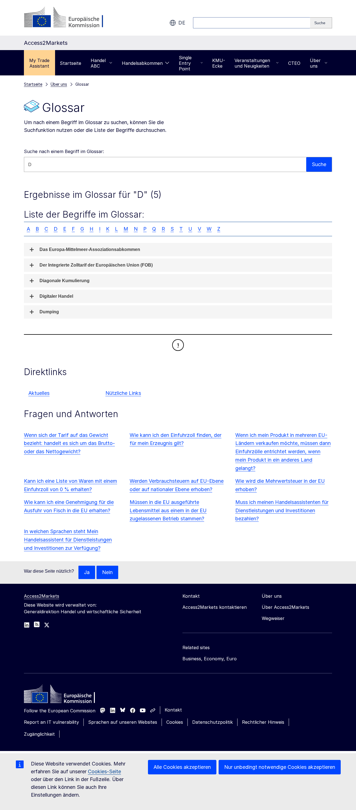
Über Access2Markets (285, 607)
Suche (319, 164)
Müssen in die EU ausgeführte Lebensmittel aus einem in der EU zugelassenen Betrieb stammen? (168, 510)
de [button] (181, 23)
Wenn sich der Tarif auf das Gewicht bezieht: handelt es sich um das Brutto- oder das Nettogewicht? (69, 443)
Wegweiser (273, 618)
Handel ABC (98, 63)
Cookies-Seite (104, 771)
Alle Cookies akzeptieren (182, 767)
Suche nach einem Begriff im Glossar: (64, 151)
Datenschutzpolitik (212, 722)
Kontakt (173, 710)
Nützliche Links (123, 393)
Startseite (70, 63)
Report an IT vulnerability (51, 722)
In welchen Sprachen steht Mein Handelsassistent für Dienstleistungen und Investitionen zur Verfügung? (68, 539)
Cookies (174, 722)
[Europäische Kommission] (69, 18)
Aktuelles (39, 393)
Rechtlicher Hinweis (263, 722)
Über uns (315, 63)
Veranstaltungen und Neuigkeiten (252, 63)
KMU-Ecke (218, 63)
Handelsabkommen (142, 63)
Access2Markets (41, 596)
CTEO (294, 63)
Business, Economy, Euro (209, 658)
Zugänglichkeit (39, 734)
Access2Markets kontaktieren (214, 607)
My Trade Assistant (39, 63)
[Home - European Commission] (64, 695)
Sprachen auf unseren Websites (122, 722)
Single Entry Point (185, 63)
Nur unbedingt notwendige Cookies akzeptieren (279, 767)
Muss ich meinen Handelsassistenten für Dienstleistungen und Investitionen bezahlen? (281, 510)
